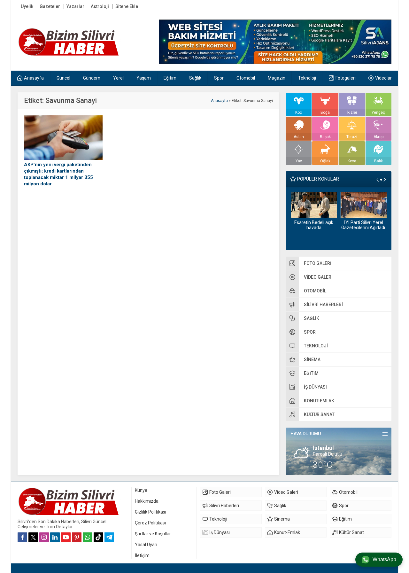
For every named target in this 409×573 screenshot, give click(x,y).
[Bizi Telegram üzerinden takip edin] (109, 537)
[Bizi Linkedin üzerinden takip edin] (55, 537)
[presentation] (378, 180)
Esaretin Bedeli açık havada (313, 225)
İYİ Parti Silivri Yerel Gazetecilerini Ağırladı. (363, 225)
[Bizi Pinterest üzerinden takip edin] (76, 537)
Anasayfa (219, 100)
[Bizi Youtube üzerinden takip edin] (66, 537)
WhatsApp (384, 559)
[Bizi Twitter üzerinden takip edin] (33, 537)
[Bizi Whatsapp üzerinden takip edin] (87, 537)
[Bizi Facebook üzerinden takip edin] (22, 537)
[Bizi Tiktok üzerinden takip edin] (98, 537)
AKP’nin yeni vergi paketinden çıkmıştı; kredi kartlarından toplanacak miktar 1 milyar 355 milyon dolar (58, 174)
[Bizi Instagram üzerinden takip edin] (44, 537)
